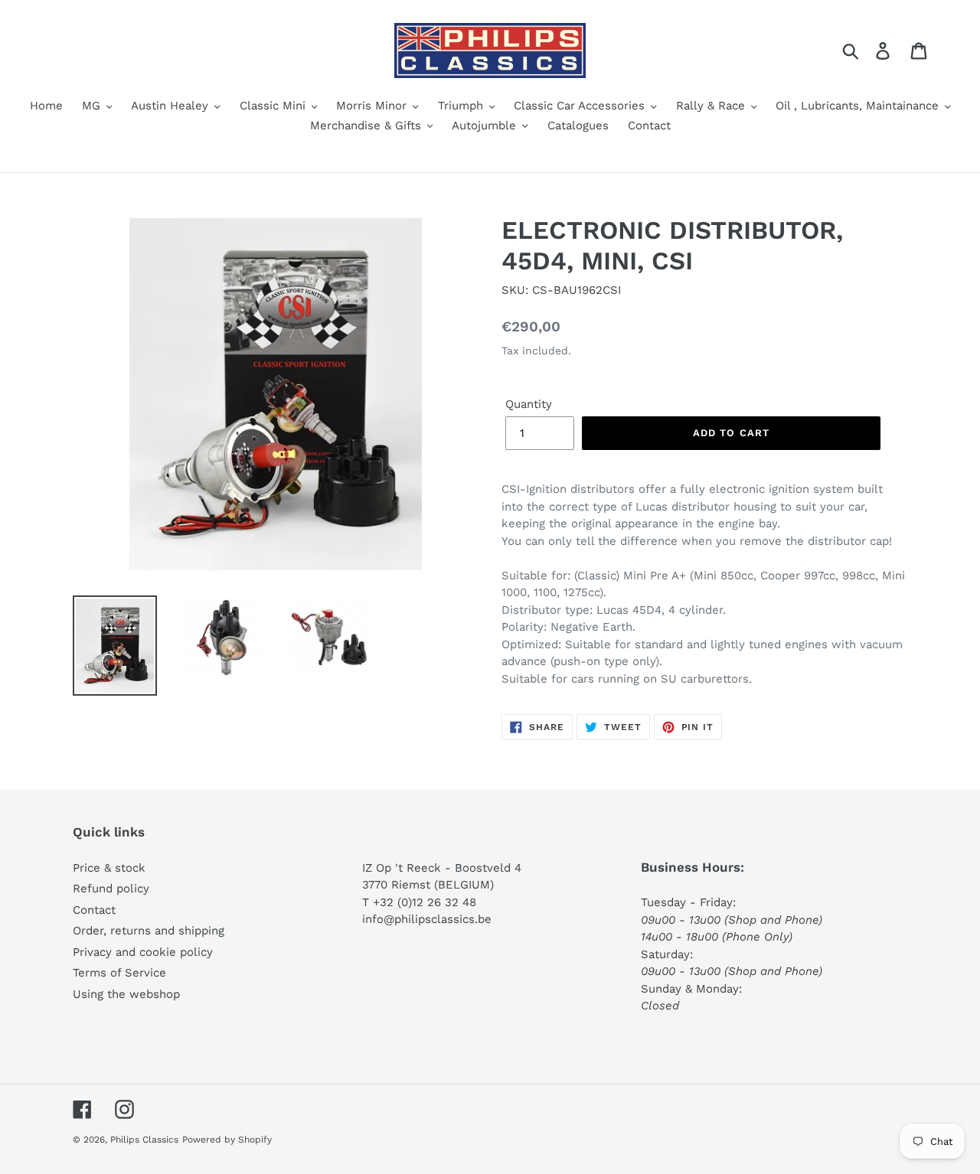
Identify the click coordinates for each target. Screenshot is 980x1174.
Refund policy (111, 888)
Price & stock (109, 868)
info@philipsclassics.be (427, 919)
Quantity (528, 404)
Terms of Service (119, 973)
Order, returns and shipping (148, 931)
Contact (94, 910)
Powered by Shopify (227, 1139)
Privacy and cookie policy (143, 952)
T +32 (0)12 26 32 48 (419, 902)
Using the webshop (126, 994)
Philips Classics (144, 1139)
